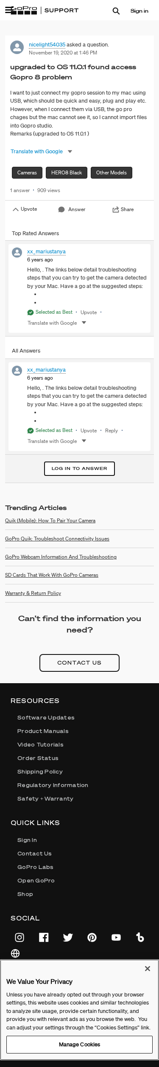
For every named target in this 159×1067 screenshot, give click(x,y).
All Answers (26, 350)
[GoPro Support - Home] (44, 10)
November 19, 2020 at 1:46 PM (63, 52)
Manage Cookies (79, 1044)
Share (127, 209)
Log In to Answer (79, 468)
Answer (76, 209)
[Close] (147, 968)
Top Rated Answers (35, 233)
